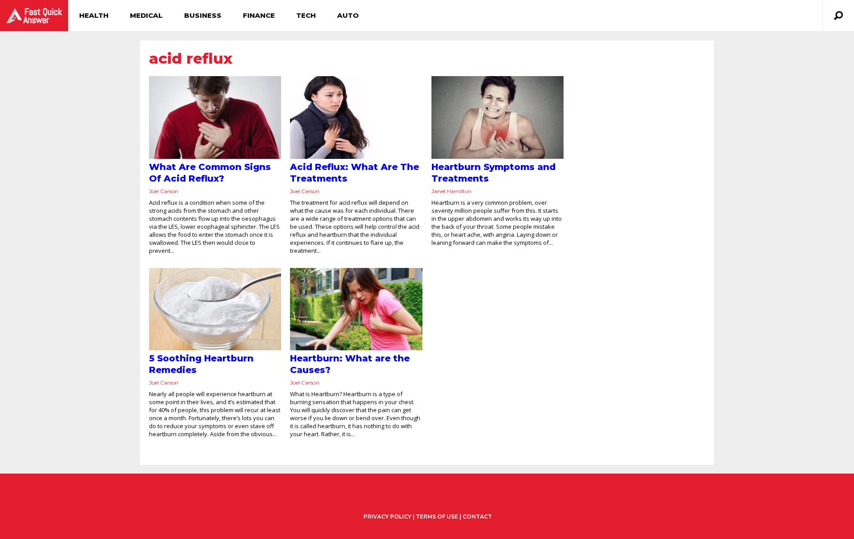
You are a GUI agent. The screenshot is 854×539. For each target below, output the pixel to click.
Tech (306, 15)
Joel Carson (163, 191)
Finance (259, 15)
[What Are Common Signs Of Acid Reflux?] (215, 117)
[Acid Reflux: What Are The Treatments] (356, 117)
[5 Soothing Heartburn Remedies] (215, 309)
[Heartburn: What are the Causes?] (356, 309)
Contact (477, 516)
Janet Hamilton (451, 191)
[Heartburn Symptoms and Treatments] (497, 117)
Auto (348, 15)
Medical (146, 15)
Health (94, 15)
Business (203, 15)
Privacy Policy (387, 516)
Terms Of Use (437, 516)
